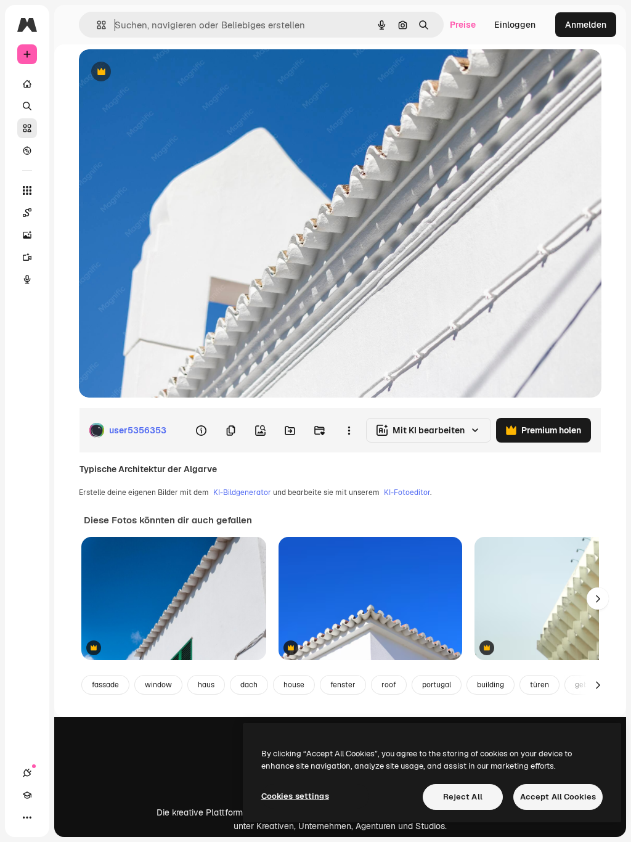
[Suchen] (27, 106)
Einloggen (514, 24)
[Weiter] (598, 598)
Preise (463, 24)
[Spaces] (27, 213)
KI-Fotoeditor (407, 492)
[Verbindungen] (27, 773)
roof (388, 685)
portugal (436, 685)
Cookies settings (295, 796)
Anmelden (585, 24)
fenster (343, 685)
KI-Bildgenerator (242, 492)
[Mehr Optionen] (348, 430)
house (293, 685)
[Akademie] (27, 795)
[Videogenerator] (27, 257)
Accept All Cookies (558, 796)
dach (249, 685)
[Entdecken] (27, 150)
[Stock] (27, 128)
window (158, 685)
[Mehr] (27, 817)
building (490, 685)
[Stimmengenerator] (27, 279)
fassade (105, 685)
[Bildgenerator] (27, 235)
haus (206, 685)
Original (157, 72)
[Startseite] (27, 84)
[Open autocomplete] (96, 25)
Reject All (462, 796)
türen (539, 685)
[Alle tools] (27, 190)
